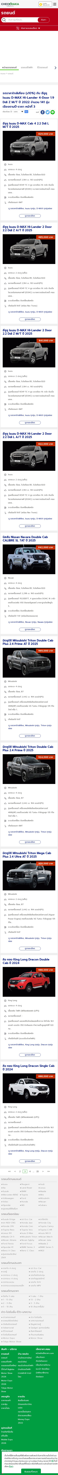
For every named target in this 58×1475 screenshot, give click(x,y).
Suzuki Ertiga (9, 1219)
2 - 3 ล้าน (7, 1303)
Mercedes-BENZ (10, 1194)
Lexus (42, 1187)
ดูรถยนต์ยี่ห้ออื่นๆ (10, 1208)
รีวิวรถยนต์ (42, 67)
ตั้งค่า (11, 1466)
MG (22, 1205)
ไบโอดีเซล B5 (26, 174)
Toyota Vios (27, 1229)
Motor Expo (9, 1338)
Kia (4, 1187)
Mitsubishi (12, 681)
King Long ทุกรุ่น (32, 1044)
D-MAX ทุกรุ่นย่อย (44, 208)
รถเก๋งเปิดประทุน (38, 1275)
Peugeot (25, 1184)
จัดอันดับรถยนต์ (10, 1324)
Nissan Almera (9, 1240)
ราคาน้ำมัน (5, 1408)
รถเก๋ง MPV (36, 1285)
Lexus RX (7, 1233)
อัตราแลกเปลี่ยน (24, 1415)
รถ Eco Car (26, 1219)
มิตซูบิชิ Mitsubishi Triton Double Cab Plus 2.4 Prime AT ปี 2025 (28, 642)
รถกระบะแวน (8, 1282)
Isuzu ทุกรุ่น (30, 208)
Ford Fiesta (8, 1243)
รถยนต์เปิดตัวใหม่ (10, 1320)
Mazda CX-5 (8, 1236)
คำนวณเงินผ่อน (37, 1334)
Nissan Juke (45, 1240)
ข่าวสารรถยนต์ (9, 1317)
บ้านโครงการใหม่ (25, 1357)
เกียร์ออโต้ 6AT (14, 719)
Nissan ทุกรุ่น (30, 622)
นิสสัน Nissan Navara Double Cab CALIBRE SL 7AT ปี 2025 (25, 539)
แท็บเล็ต (4, 1435)
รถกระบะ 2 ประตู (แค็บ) (17, 272)
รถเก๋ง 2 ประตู (37, 1271)
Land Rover (26, 1187)
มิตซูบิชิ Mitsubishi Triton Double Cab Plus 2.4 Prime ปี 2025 (28, 748)
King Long (12, 1000)
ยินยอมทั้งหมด (31, 1471)
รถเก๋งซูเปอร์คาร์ (38, 1278)
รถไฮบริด (44, 1219)
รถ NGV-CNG (9, 1222)
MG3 (42, 1250)
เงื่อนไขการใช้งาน (43, 1364)
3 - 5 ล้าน (35, 1303)
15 (37, 1171)
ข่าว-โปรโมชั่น (36, 1317)
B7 (22, 691)
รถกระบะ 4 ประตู (15, 169)
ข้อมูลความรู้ (36, 1324)
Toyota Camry (46, 1226)
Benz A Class (9, 1250)
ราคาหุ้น (4, 1404)
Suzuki (6, 1191)
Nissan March (46, 1236)
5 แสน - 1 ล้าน (37, 1296)
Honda (24, 1201)
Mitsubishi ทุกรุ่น (32, 725)
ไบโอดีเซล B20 (39, 174)
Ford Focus (26, 1243)
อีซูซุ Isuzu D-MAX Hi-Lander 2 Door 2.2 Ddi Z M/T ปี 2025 (27, 332)
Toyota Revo (8, 1229)
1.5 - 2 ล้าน (35, 1299)
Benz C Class (27, 1250)
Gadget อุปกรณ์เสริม (40, 1327)
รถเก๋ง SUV (36, 1282)
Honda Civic (27, 1226)
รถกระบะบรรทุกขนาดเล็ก (13, 1285)
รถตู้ (5, 1271)
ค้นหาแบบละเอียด (29, 28)
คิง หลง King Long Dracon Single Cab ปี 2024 (28, 1067)
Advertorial (8, 1327)
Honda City (45, 1222)
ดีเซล (18, 174)
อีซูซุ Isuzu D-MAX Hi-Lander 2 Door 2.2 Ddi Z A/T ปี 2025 (27, 228)
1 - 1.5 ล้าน (7, 1299)
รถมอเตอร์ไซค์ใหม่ (8, 1365)
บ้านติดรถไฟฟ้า (24, 1369)
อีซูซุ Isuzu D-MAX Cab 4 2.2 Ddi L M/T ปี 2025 (26, 125)
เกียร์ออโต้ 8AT (14, 305)
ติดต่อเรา (40, 1376)
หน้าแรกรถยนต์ (9, 67)
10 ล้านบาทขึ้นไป (37, 1306)
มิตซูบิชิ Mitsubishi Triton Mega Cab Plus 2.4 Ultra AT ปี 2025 (27, 855)
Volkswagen (8, 1198)
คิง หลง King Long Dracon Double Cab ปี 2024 (26, 961)
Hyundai (6, 1205)
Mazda (43, 1191)
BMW (23, 1191)
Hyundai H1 (8, 1247)
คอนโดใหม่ (22, 1361)
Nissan (11, 577)
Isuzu (10, 164)
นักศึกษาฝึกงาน (42, 1372)
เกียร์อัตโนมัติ (13, 1038)
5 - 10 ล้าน (8, 1306)
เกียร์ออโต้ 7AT (14, 616)
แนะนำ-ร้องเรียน (42, 1368)
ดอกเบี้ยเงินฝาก (24, 1411)
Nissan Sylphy (27, 1240)
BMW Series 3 (28, 1247)
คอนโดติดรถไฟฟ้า (25, 1365)
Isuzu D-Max (27, 1233)
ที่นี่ (52, 1461)
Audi (42, 1184)
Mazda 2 (44, 1243)
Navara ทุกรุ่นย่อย (45, 622)
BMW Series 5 (46, 1247)
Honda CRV (8, 1226)
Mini (42, 1194)
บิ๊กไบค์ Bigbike (7, 1369)
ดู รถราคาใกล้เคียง (16, 208)
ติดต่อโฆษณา (41, 1361)
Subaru (43, 1205)
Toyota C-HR (46, 1229)
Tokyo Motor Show (12, 1341)
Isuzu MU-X (45, 1233)
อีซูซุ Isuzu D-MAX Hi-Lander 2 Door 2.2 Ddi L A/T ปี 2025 (27, 435)
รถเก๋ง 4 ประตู (9, 1268)
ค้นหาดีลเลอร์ (36, 1331)
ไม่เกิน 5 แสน (8, 1296)
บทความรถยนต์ (37, 1320)
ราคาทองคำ (6, 1400)
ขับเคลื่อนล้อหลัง (26, 197)
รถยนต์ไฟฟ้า (27, 67)
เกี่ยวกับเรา (40, 1357)
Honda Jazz (26, 1222)
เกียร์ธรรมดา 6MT (15, 202)
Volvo (5, 1201)
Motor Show (36, 1338)
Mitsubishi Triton (29, 1236)
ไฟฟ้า (18, 1010)
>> (48, 1171)
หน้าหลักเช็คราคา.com (45, 1353)
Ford (23, 1198)
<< (9, 1171)
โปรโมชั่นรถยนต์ (10, 1334)
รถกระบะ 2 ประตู (10, 1275)
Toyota (24, 1194)
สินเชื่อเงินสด (23, 1400)
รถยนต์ (4, 1357)
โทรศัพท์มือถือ (7, 1431)
